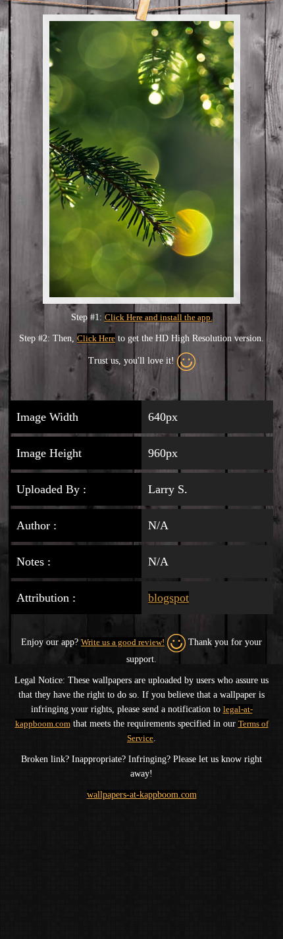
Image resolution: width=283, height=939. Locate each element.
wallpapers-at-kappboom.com (142, 795)
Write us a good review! (123, 642)
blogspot (168, 597)
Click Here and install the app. (159, 317)
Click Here (96, 338)
